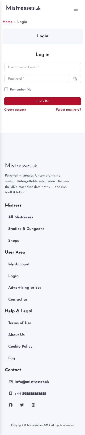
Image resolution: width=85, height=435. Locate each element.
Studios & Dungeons (26, 229)
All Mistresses (20, 217)
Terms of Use (19, 323)
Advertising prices (24, 288)
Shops (13, 241)
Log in (42, 101)
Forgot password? (68, 109)
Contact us (17, 299)
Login (13, 276)
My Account (19, 264)
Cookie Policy (20, 347)
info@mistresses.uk (32, 382)
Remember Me (20, 89)
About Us (16, 335)
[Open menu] (76, 9)
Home (8, 22)
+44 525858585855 (30, 394)
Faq (11, 358)
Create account (15, 109)
